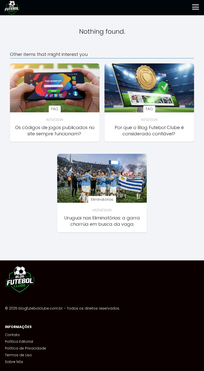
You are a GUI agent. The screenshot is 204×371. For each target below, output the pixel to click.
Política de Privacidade (25, 348)
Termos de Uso (18, 355)
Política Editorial (19, 341)
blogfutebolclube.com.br (40, 308)
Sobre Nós (14, 361)
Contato (12, 334)
